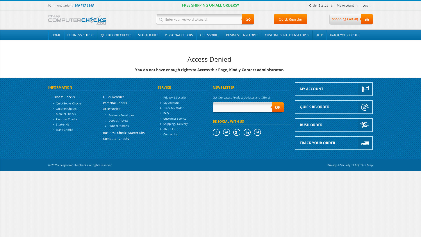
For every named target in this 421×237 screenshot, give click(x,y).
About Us (169, 129)
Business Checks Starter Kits (124, 133)
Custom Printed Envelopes (287, 35)
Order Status (318, 5)
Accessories (209, 35)
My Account (345, 5)
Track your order (317, 142)
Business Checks (80, 35)
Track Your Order (345, 35)
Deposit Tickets (118, 120)
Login (367, 5)
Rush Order (311, 124)
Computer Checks (116, 138)
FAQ (166, 113)
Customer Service (174, 118)
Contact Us (170, 134)
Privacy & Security (175, 97)
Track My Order (173, 108)
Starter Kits (148, 35)
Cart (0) (345, 19)
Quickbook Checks (116, 35)
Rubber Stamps (119, 126)
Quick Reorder (290, 19)
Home (56, 35)
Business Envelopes (242, 35)
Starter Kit (62, 124)
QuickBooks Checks (68, 103)
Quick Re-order (315, 106)
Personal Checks (179, 35)
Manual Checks (66, 114)
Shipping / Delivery (175, 124)
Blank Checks (64, 130)
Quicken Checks (66, 109)
